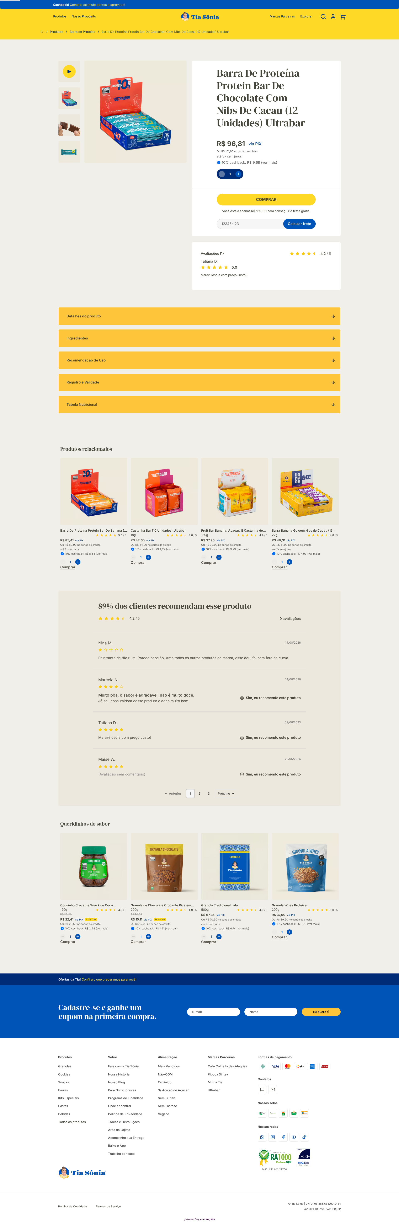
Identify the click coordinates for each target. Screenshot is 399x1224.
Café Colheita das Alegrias (227, 1066)
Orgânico (164, 1082)
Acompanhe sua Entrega (126, 1138)
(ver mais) (269, 162)
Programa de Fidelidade (125, 1098)
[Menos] (222, 174)
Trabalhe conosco (121, 1154)
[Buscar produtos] (323, 17)
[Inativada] (303, 1157)
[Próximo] (339, 500)
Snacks (63, 1082)
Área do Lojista (119, 1130)
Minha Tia (215, 1082)
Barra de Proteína (82, 32)
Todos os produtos (72, 1122)
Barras (63, 1090)
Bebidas (64, 1114)
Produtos (59, 16)
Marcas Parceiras (282, 16)
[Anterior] (50, 5)
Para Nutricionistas (122, 1090)
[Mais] (238, 174)
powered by (199, 1219)
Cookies (64, 1074)
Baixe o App (117, 1146)
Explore (306, 16)
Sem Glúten (166, 1098)
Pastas (63, 1106)
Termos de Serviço (108, 1206)
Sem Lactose (167, 1106)
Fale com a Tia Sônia (123, 1066)
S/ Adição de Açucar (173, 1090)
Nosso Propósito (84, 16)
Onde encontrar (119, 1106)
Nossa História (118, 1074)
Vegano (163, 1114)
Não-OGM (165, 1074)
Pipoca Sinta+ (218, 1074)
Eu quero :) (321, 1012)
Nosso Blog (116, 1082)
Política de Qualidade (72, 1206)
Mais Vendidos (169, 1066)
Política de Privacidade (125, 1114)
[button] (333, 16)
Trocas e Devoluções (124, 1122)
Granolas (64, 1066)
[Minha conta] (333, 17)
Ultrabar (214, 1090)
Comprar (266, 199)
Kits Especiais (68, 1098)
